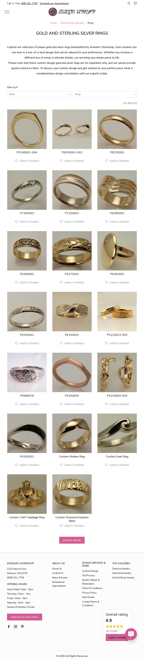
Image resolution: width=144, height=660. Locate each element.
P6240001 (27, 335)
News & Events (60, 577)
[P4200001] (27, 433)
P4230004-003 (117, 396)
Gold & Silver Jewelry (72, 23)
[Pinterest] (22, 626)
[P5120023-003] (117, 311)
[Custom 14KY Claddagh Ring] (27, 494)
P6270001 (72, 274)
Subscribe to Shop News (24, 617)
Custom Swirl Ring (117, 457)
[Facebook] (8, 626)
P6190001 (72, 335)
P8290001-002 (72, 152)
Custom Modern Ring (72, 457)
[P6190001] (72, 311)
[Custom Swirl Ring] (117, 433)
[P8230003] (117, 129)
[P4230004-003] (117, 372)
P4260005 (72, 396)
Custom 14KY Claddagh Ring (26, 517)
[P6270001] (72, 251)
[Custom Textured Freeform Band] (72, 494)
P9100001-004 (27, 152)
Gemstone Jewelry (121, 573)
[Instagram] (15, 626)
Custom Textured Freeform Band (72, 519)
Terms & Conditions (92, 588)
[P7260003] (27, 190)
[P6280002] (27, 251)
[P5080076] (27, 372)
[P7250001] (72, 190)
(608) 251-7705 (15, 577)
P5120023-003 (117, 335)
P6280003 (117, 213)
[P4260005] (72, 372)
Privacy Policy (89, 592)
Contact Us (57, 573)
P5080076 (27, 396)
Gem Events (88, 597)
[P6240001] (27, 311)
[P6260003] (117, 251)
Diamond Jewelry (121, 568)
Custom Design (90, 571)
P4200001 (27, 457)
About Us (57, 568)
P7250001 (72, 213)
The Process (88, 575)
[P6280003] (117, 190)
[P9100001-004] (27, 129)
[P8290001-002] (72, 129)
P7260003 (27, 213)
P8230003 (117, 152)
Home (53, 23)
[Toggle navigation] (7, 11)
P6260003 (117, 274)
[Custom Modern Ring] (72, 433)
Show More (72, 540)
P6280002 (27, 274)
